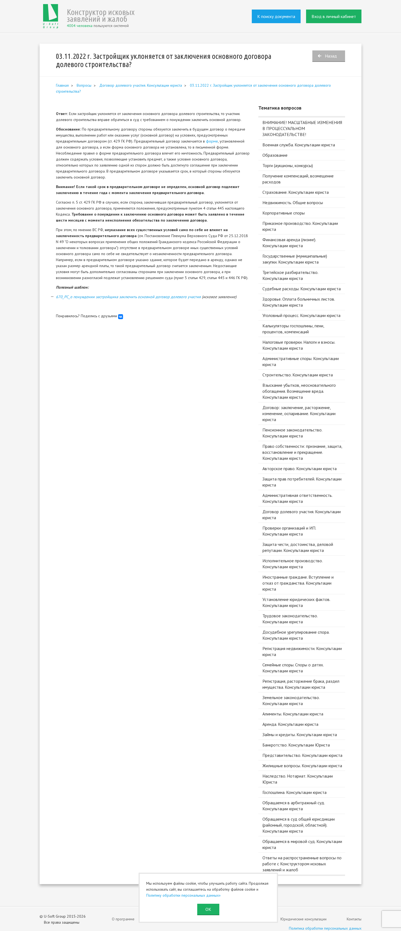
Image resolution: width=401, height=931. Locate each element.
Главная (62, 85)
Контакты (354, 919)
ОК (208, 909)
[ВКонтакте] (120, 316)
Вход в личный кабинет (334, 16)
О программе (123, 919)
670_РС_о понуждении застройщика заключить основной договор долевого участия (128, 296)
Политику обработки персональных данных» (183, 895)
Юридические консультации (303, 919)
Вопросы (84, 85)
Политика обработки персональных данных (325, 928)
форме (212, 141)
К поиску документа (276, 16)
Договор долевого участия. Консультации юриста (140, 85)
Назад (331, 56)
